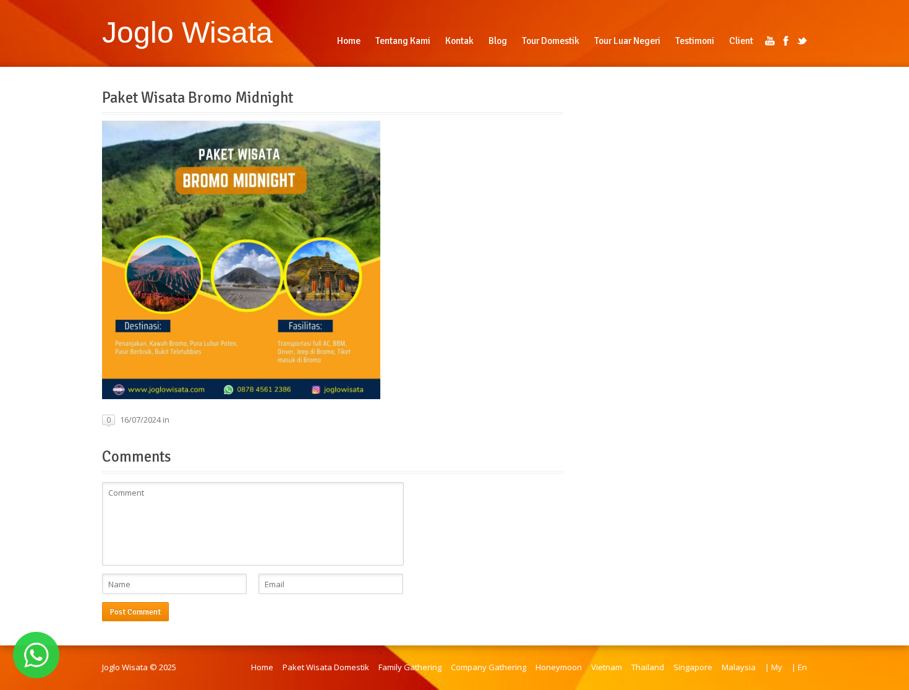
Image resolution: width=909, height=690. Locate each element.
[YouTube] (770, 41)
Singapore (692, 667)
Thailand (647, 667)
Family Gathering (410, 667)
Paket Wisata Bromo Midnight (197, 97)
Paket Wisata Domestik (326, 667)
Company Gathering (488, 667)
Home (262, 667)
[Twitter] (802, 41)
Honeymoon (559, 667)
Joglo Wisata (187, 32)
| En (799, 667)
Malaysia (739, 667)
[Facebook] (786, 41)
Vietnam (606, 667)
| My (773, 667)
